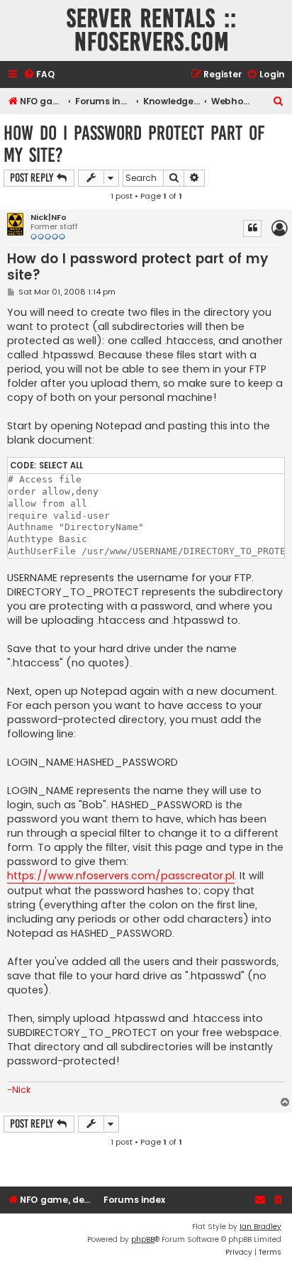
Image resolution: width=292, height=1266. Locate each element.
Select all (61, 465)
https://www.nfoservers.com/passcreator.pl (121, 876)
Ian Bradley (260, 1226)
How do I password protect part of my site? (134, 144)
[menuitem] (39, 74)
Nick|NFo (48, 217)
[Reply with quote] (252, 228)
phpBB (143, 1239)
